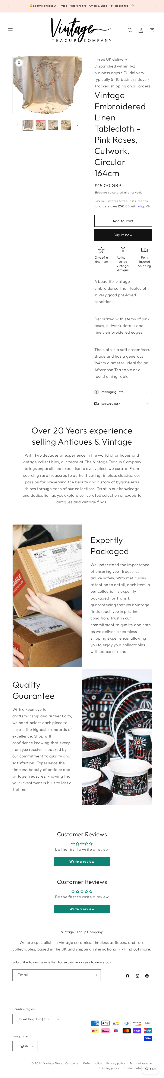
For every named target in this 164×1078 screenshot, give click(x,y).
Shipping (100, 192)
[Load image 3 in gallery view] (53, 125)
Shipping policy (109, 1068)
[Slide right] (77, 125)
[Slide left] (17, 125)
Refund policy (92, 1063)
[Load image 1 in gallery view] (28, 125)
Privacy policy (115, 1063)
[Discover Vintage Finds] (95, 975)
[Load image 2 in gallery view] (40, 125)
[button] (10, 30)
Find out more (137, 949)
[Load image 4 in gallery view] (66, 125)
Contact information (138, 1068)
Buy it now (123, 234)
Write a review (82, 861)
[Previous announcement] (9, 6)
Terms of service (141, 1063)
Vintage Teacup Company (60, 1063)
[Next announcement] (155, 6)
